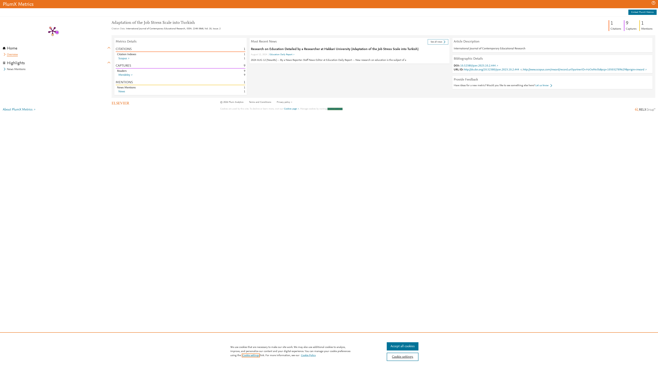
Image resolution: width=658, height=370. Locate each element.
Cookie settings (335, 109)
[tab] (57, 47)
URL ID (458, 69)
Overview (12, 54)
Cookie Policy (308, 355)
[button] (653, 3)
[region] (329, 351)
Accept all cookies (403, 346)
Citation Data (118, 29)
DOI (456, 65)
